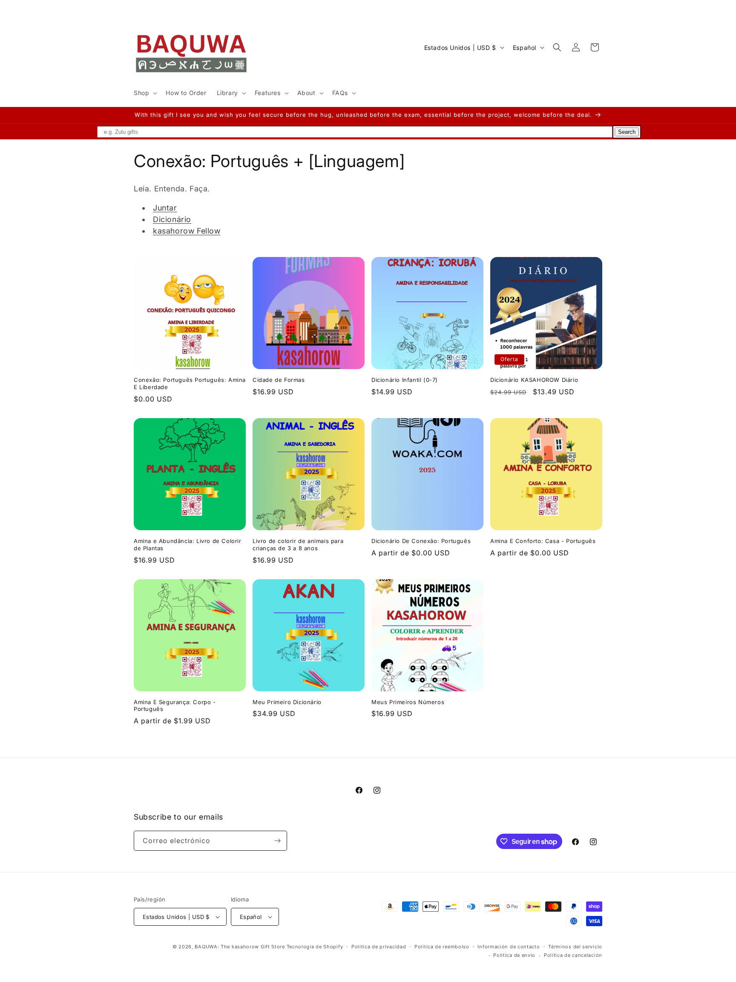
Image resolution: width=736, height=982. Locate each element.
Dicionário (172, 219)
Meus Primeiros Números (407, 702)
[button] (145, 93)
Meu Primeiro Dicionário (287, 702)
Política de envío (514, 955)
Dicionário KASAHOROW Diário (534, 379)
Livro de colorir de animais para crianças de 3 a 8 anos (298, 544)
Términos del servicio (575, 947)
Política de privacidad (378, 947)
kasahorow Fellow (187, 230)
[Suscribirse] (277, 841)
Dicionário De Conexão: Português (421, 540)
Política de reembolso (441, 947)
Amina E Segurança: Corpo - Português (175, 706)
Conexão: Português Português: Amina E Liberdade (190, 383)
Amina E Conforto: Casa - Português (542, 540)
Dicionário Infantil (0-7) (404, 379)
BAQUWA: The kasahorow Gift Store (240, 947)
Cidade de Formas (279, 379)
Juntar (165, 207)
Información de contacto (508, 947)
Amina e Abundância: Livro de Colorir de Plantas (188, 544)
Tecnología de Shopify (315, 947)
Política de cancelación (573, 955)
